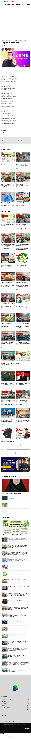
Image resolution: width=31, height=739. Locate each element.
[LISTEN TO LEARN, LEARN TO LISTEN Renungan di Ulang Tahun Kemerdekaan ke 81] (23, 376)
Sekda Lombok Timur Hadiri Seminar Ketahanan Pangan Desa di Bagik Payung (23, 343)
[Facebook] (2, 49)
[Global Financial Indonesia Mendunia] (4, 601)
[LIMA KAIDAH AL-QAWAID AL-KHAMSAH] (4, 512)
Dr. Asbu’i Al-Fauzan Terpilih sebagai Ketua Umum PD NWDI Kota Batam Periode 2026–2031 (8, 440)
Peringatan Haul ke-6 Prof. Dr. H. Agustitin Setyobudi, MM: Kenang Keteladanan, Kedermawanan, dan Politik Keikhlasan (22, 306)
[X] (6, 49)
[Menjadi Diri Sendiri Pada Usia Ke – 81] (23, 433)
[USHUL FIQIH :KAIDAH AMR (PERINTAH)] (15, 485)
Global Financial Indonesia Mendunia (15, 600)
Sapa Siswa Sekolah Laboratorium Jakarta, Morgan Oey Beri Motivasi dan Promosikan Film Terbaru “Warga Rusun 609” (8, 365)
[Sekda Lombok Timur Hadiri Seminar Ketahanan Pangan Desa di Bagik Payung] (23, 336)
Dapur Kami (27, 728)
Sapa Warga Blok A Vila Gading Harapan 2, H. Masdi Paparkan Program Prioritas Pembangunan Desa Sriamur (18, 642)
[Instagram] (6, 721)
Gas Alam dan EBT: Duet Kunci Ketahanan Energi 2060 (18, 586)
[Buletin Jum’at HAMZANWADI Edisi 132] (8, 157)
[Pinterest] (9, 49)
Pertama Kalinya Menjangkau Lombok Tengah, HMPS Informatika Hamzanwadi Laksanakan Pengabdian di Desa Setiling (8, 421)
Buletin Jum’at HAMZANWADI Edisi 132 (11, 534)
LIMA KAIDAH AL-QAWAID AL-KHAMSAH (15, 510)
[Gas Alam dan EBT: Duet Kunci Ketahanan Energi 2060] (4, 588)
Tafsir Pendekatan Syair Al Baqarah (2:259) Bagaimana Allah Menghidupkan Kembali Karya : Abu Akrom (18, 580)
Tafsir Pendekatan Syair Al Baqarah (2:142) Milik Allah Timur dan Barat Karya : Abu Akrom (22, 420)
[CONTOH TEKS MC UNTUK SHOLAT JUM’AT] (4, 505)
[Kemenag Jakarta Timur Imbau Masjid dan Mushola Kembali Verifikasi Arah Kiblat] (23, 197)
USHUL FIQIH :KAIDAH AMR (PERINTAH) (11, 493)
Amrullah (7, 69)
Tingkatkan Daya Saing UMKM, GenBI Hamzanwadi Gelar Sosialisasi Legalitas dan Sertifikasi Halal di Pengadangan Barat (8, 345)
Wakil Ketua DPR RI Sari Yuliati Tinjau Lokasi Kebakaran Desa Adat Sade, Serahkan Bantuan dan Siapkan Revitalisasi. (17, 629)
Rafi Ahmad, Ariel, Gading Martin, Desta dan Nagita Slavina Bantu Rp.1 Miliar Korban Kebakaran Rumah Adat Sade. (18, 622)
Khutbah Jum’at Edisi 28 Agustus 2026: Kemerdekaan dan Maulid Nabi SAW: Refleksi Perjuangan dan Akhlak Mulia (18, 546)
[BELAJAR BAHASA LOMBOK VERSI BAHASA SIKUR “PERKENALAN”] (4, 498)
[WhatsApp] (12, 49)
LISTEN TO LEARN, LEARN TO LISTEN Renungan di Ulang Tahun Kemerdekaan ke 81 (23, 383)
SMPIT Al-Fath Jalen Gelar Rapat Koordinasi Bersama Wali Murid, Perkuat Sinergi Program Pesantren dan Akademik (18, 608)
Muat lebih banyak (15, 445)
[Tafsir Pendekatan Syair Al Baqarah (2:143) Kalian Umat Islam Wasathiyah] (8, 317)
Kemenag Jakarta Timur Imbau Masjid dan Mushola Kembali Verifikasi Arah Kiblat (22, 204)
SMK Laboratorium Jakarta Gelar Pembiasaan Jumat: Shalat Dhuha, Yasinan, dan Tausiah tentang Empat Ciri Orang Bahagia (22, 166)
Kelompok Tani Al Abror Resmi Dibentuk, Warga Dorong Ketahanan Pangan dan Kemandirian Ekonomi (17, 574)
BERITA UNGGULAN (5, 154)
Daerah (3, 194)
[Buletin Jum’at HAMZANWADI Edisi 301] (23, 356)
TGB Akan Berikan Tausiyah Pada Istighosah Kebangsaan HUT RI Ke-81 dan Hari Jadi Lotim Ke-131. (18, 560)
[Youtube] (13, 721)
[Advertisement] (15, 22)
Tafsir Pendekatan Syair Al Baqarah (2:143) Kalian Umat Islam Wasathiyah (7, 325)
